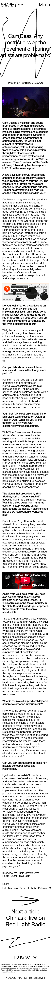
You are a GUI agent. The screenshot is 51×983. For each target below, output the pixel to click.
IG (22, 957)
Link (4, 888)
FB (16, 957)
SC (27, 957)
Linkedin (32, 888)
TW (34, 957)
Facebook (13, 888)
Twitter (23, 888)
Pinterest (42, 888)
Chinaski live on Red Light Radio (26, 918)
